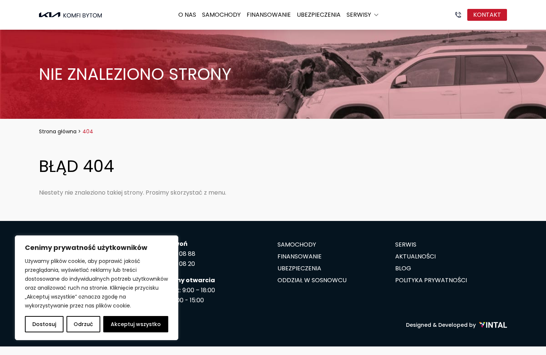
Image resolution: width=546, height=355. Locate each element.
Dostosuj (44, 324)
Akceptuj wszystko (136, 324)
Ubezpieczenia (319, 14)
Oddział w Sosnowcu (312, 280)
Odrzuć (83, 324)
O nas (187, 14)
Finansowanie (269, 14)
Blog (403, 268)
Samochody (221, 14)
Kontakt (487, 14)
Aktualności (415, 256)
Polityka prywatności (431, 280)
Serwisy (359, 14)
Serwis (405, 244)
